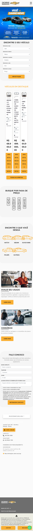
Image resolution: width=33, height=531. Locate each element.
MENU (31, 4)
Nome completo (5, 364)
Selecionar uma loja (16, 416)
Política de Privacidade (8, 511)
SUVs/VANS (26, 243)
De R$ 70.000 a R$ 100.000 (19, 204)
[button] (2, 23)
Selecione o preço (7, 68)
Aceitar (8, 528)
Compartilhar (8, 94)
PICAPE (6, 255)
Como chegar (10, 430)
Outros (16, 255)
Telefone (3, 370)
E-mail (2, 375)
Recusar (24, 528)
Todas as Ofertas (16, 177)
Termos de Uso (21, 391)
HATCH (6, 243)
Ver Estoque (16, 76)
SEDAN (16, 243)
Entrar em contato (9, 172)
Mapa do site (5, 508)
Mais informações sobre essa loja (13, 453)
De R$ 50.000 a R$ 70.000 (14, 204)
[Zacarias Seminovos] (9, 3)
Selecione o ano (6, 63)
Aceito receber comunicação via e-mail (12, 387)
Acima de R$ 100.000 (24, 203)
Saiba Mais (7, 339)
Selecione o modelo (7, 57)
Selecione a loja (6, 45)
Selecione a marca (7, 51)
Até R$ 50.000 (8, 202)
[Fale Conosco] (32, 404)
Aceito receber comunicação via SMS (11, 389)
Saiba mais (7, 302)
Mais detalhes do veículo (9, 161)
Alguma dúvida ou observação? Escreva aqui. (13, 380)
